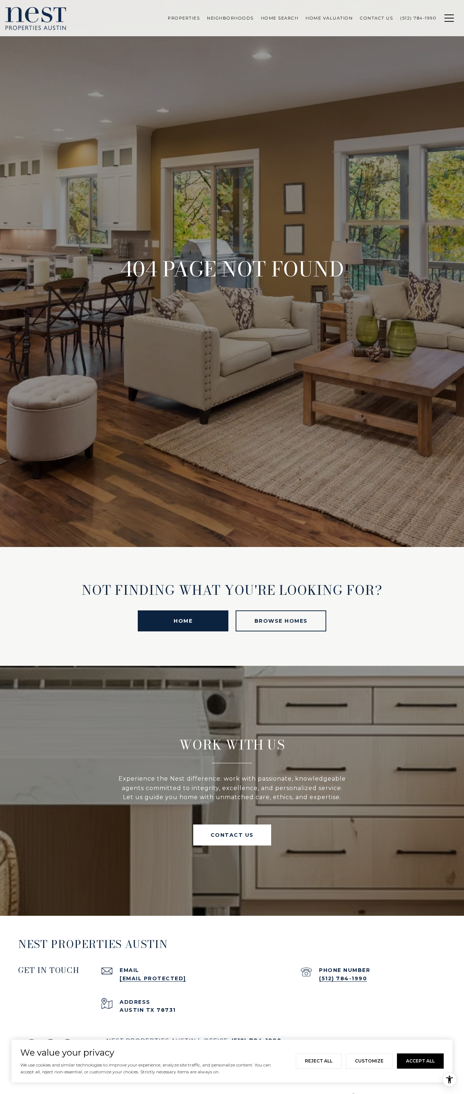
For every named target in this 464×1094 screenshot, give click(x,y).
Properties (184, 18)
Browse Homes (281, 621)
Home (183, 621)
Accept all (420, 1061)
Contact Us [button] (232, 835)
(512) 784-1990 (343, 978)
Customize (369, 1061)
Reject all (318, 1061)
